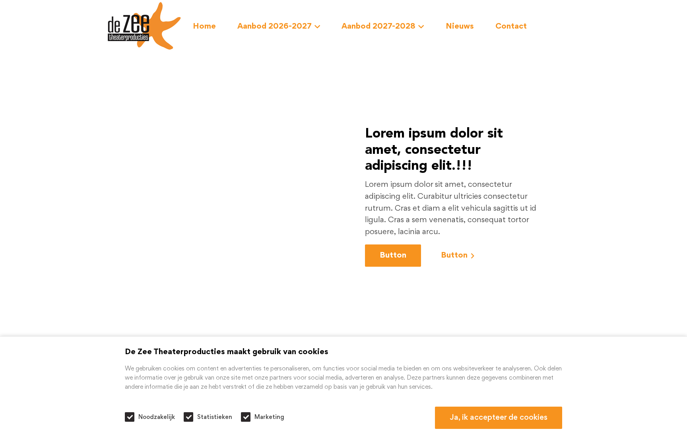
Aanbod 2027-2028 (378, 26)
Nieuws (460, 26)
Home (204, 26)
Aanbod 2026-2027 (274, 26)
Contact (511, 26)
